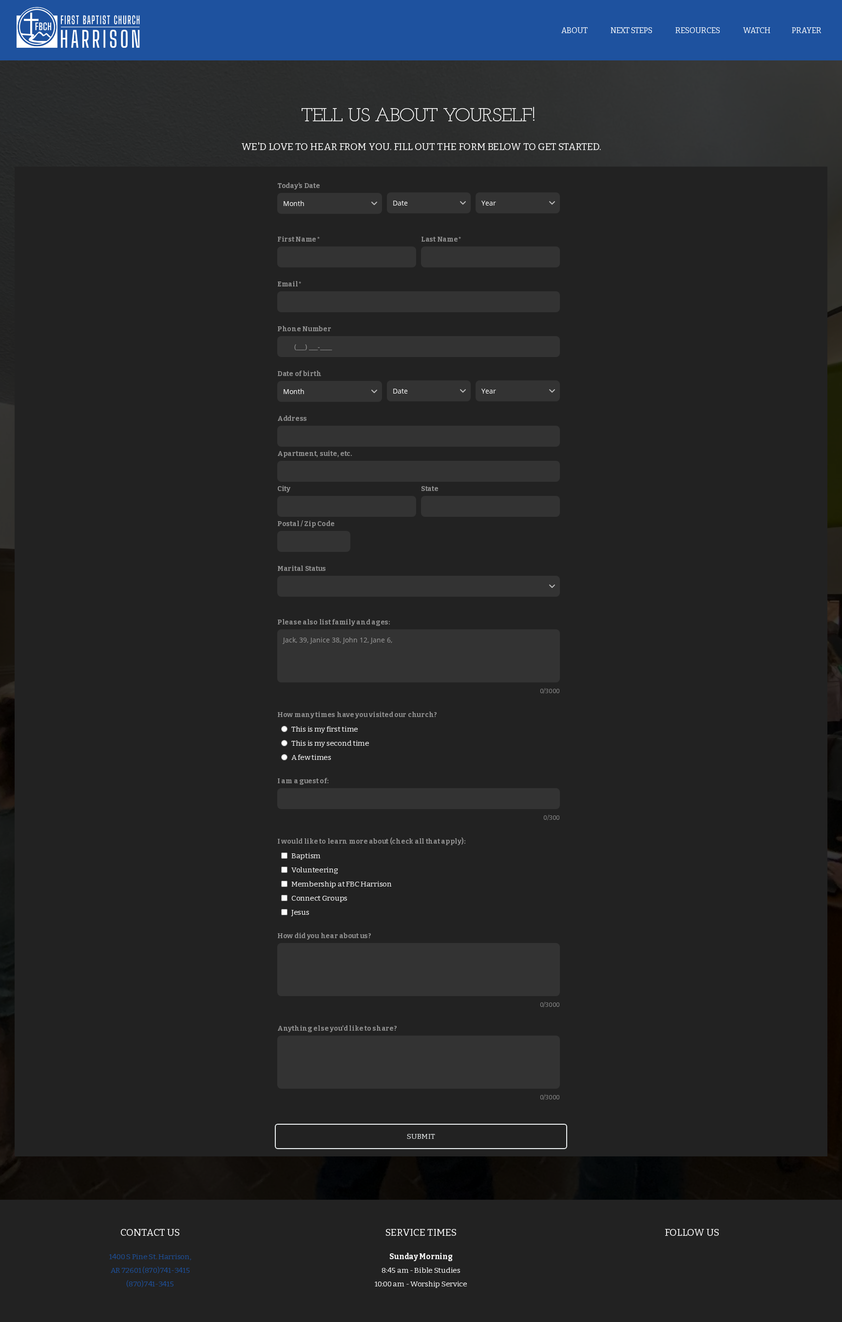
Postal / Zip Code (305, 524)
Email (287, 284)
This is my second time (330, 743)
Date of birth (299, 374)
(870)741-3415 (149, 1284)
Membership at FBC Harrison (341, 884)
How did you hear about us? (324, 936)
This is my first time (324, 729)
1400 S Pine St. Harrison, (150, 1256)
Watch (756, 30)
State (430, 489)
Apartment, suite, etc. (314, 454)
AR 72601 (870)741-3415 (150, 1270)
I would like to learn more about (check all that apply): (371, 841)
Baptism (306, 855)
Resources (698, 30)
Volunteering (314, 870)
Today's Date (298, 186)
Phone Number (304, 329)
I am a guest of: (303, 781)
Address (292, 419)
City (283, 489)
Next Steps (632, 30)
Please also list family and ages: (333, 622)
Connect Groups (319, 898)
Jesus (300, 912)
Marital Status (301, 569)
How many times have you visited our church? (357, 715)
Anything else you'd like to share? (337, 1028)
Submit (421, 1136)
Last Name (439, 239)
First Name (296, 239)
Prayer (807, 30)
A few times (311, 757)
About (575, 30)
